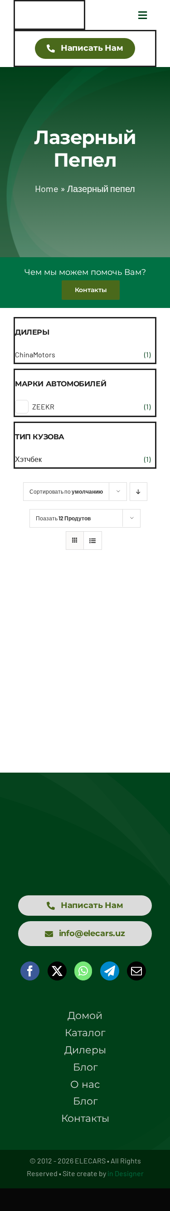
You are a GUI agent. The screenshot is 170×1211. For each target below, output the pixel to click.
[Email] (136, 971)
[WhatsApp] (83, 971)
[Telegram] (109, 971)
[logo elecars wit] (85, 823)
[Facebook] (30, 971)
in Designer (125, 1173)
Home (46, 188)
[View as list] (93, 540)
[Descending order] (138, 491)
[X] (57, 971)
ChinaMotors (35, 354)
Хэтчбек (28, 459)
